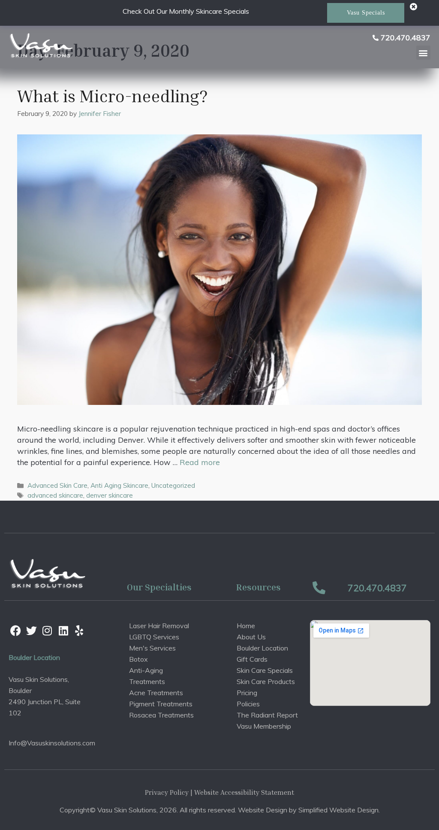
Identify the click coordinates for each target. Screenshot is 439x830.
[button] (423, 53)
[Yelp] (79, 631)
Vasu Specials (366, 12)
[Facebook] (15, 631)
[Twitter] (31, 631)
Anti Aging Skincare (119, 485)
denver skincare (109, 495)
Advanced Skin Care (57, 485)
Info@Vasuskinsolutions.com (52, 743)
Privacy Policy (167, 792)
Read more (200, 462)
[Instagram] (47, 631)
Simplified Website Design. (339, 810)
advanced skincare (55, 495)
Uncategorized (173, 485)
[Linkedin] (63, 631)
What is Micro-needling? (112, 95)
